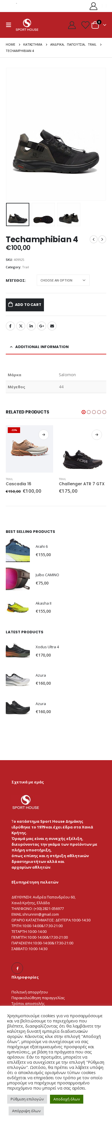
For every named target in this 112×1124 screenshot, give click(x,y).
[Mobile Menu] (10, 25)
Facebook (10, 326)
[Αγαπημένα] (85, 25)
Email (52, 326)
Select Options (43, 435)
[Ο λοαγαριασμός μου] (93, 6)
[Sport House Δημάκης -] (27, 24)
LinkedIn (31, 326)
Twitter (20, 326)
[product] (82, 449)
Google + (41, 326)
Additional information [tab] (42, 347)
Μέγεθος (15, 280)
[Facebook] (17, 968)
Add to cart (28, 304)
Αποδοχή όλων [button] (66, 1099)
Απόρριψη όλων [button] (26, 1110)
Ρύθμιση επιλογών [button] (27, 1099)
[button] (13, 134)
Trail (25, 267)
